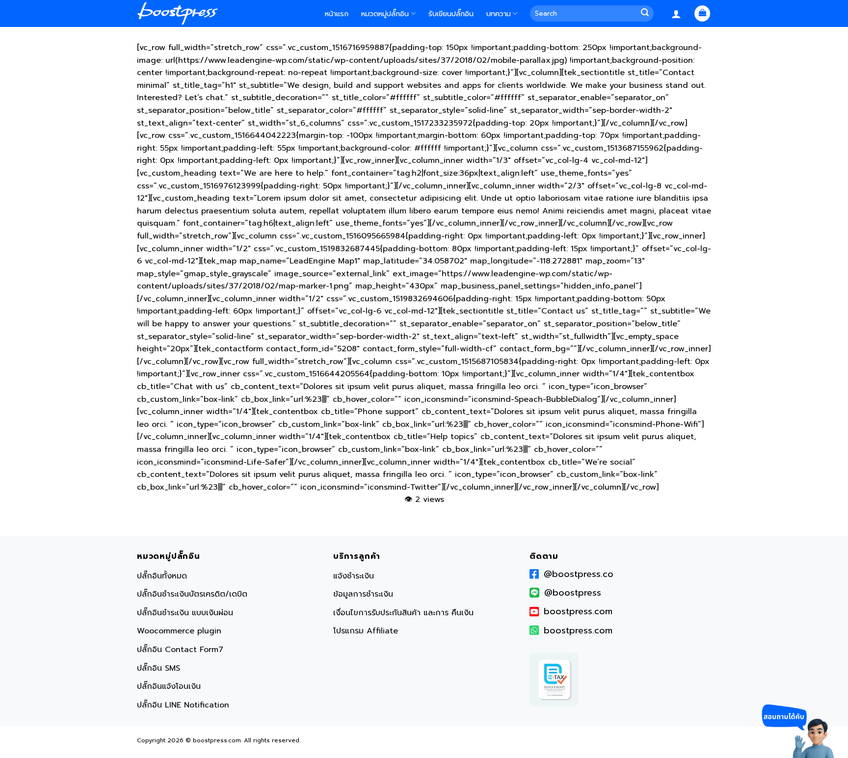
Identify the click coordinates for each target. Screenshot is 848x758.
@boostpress (572, 593)
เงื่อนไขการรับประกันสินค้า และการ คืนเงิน (403, 613)
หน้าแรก (336, 13)
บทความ (498, 13)
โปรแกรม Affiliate (365, 631)
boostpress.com (578, 611)
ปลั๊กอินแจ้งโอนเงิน (169, 686)
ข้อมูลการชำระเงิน (363, 594)
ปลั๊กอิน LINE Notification (183, 705)
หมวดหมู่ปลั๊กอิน (385, 13)
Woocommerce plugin (179, 631)
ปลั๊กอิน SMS (158, 668)
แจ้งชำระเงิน (353, 576)
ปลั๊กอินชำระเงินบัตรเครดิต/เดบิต (192, 594)
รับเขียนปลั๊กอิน (451, 13)
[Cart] (702, 13)
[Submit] (646, 13)
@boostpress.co (578, 574)
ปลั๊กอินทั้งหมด (162, 576)
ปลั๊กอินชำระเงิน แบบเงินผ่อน (185, 613)
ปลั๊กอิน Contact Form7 (180, 649)
